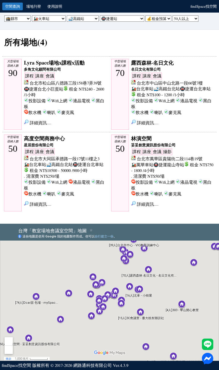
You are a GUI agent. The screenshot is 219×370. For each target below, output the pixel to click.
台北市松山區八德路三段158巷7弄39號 (66, 83)
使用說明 (54, 6)
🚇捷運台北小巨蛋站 (43, 89)
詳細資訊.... (40, 122)
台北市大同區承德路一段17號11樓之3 (65, 158)
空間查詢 (12, 6)
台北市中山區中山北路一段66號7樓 (170, 83)
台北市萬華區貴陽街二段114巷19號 (169, 158)
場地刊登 (33, 6)
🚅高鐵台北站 (166, 88)
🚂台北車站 (142, 88)
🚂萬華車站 (142, 164)
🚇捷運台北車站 (195, 88)
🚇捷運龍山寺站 (168, 164)
